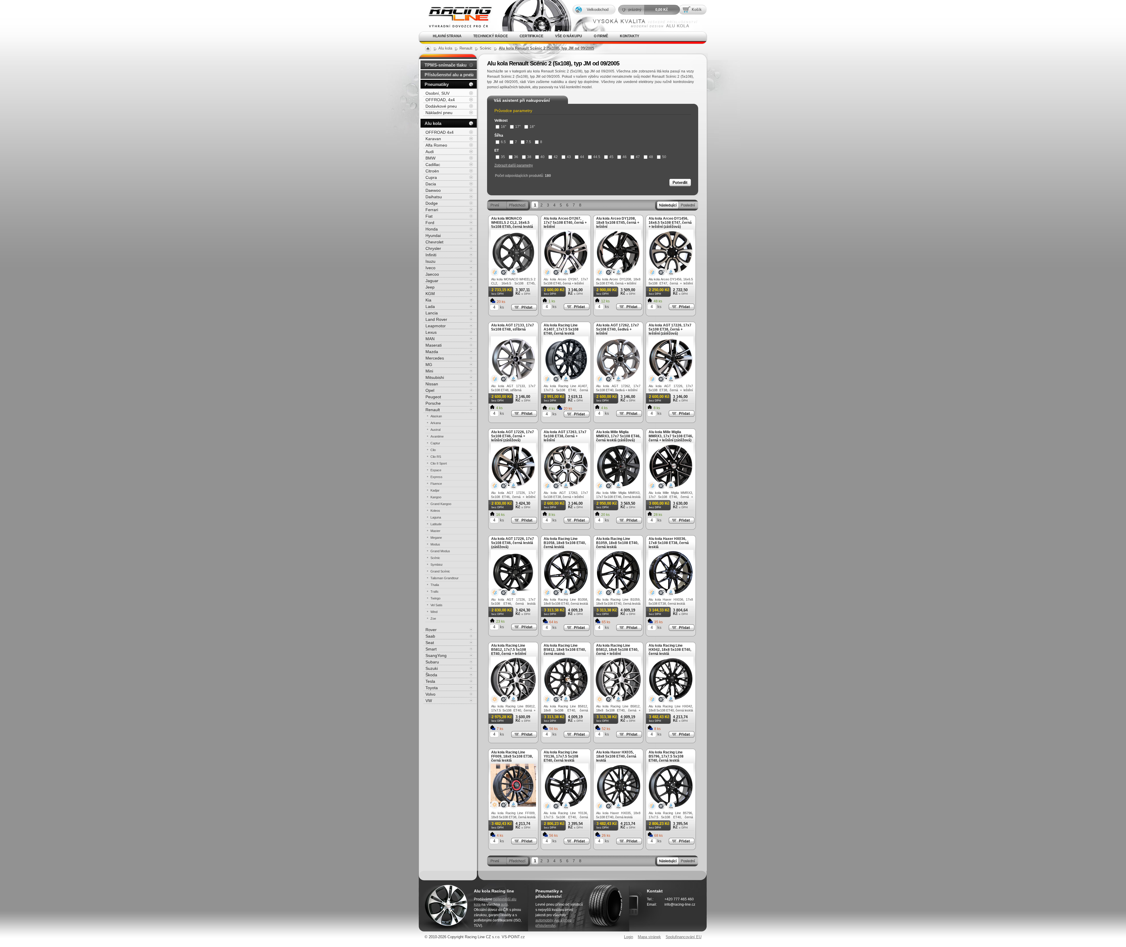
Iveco (430, 267)
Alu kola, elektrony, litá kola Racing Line (455, 8)
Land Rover (436, 319)
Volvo (430, 694)
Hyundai (433, 235)
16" (503, 127)
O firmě (601, 36)
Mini (429, 371)
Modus (435, 544)
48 (651, 157)
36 (516, 157)
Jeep (430, 287)
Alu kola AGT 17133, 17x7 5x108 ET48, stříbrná (512, 327)
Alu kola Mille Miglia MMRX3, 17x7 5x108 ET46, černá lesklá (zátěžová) (618, 436)
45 (611, 157)
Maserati (433, 345)
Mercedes (434, 358)
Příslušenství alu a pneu (449, 74)
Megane (436, 537)
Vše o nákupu (568, 36)
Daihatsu (433, 196)
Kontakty (629, 36)
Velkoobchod (597, 9)
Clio (433, 450)
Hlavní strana (447, 36)
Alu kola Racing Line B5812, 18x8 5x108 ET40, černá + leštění (617, 649)
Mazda (431, 351)
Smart (431, 649)
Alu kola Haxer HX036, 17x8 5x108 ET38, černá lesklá (669, 543)
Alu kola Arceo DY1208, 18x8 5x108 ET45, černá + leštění (617, 222)
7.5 (528, 142)
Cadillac (432, 164)
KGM (430, 293)
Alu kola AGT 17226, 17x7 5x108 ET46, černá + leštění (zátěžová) (512, 436)
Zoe (433, 618)
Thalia (434, 585)
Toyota (431, 687)
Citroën (432, 171)
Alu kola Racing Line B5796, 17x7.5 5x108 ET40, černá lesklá (666, 756)
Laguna (435, 517)
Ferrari (431, 209)
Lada (430, 306)
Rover (431, 629)
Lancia (431, 313)
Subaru (432, 662)
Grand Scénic (440, 571)
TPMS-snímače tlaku (446, 64)
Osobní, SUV (437, 93)
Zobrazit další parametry (513, 165)
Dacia (430, 184)
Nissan (431, 384)
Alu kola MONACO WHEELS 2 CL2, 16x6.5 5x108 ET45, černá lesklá (512, 222)
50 (664, 157)
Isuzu (430, 261)
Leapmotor (435, 325)
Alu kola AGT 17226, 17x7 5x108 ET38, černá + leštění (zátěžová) (670, 329)
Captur (435, 443)
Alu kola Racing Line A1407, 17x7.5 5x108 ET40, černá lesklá (561, 329)
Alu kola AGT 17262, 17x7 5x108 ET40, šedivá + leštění (617, 329)
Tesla (430, 681)
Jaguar (431, 280)
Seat (429, 642)
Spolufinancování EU (683, 937)
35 (503, 157)
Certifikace (531, 36)
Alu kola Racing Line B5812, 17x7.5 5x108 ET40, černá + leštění (508, 649)
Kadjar (435, 490)
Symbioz (436, 564)
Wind (433, 612)
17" (517, 127)
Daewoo (433, 190)
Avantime (437, 436)
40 (542, 157)
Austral (435, 429)
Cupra (431, 177)
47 (638, 157)
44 (582, 157)
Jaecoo (432, 274)
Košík (697, 9)
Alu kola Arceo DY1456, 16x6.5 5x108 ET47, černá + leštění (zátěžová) (670, 222)
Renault (432, 409)
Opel (429, 390)
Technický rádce (490, 36)
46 (625, 157)
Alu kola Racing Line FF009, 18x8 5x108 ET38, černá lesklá (512, 756)
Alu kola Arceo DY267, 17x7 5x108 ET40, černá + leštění (565, 222)
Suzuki (431, 668)
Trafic (434, 591)
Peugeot (433, 396)
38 (529, 157)
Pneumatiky (437, 84)
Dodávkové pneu (441, 106)
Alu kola (433, 123)
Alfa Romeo (436, 145)
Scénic (435, 558)
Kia (428, 300)
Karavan (433, 138)
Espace (435, 470)
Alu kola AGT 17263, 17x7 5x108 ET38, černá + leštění (565, 436)
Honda (431, 229)
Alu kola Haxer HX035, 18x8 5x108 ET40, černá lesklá (616, 756)
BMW (430, 158)
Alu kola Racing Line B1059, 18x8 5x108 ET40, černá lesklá (617, 543)
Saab (430, 636)
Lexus (431, 332)
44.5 (596, 157)
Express (436, 477)
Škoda (431, 674)
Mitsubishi (434, 377)
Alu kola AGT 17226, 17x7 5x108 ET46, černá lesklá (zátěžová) (512, 543)
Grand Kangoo (440, 504)
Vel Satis (436, 605)
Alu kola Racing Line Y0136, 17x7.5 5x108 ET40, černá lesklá (561, 756)
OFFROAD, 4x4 (440, 99)
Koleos (435, 510)
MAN (430, 338)
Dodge (431, 203)
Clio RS (435, 456)
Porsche (433, 403)
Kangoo (435, 497)
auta (504, 904)
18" (532, 127)
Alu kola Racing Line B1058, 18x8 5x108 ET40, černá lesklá (565, 543)
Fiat (429, 216)
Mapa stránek (649, 937)
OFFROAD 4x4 (439, 132)
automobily (544, 920)
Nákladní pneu (438, 112)
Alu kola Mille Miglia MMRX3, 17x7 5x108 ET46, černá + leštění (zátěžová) (671, 436)
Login (628, 937)
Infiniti (430, 255)
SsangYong (436, 655)
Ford (429, 222)
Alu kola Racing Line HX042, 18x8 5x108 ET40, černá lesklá (670, 649)
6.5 (503, 142)
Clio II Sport (438, 463)
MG (428, 364)
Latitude (436, 524)
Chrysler (433, 248)
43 (569, 157)
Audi (429, 151)
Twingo (435, 598)
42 (556, 157)
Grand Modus (440, 551)
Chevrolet (434, 242)
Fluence (436, 483)
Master (435, 531)
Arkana (435, 423)
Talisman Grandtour (444, 578)
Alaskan (436, 416)
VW (428, 700)
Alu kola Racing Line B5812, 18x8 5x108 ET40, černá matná (565, 649)
